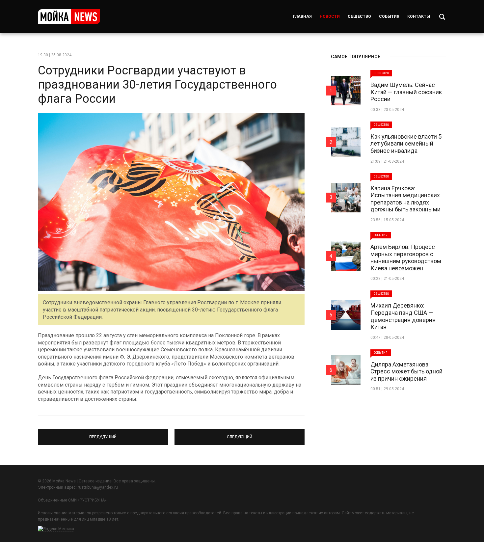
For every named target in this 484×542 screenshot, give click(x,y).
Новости (330, 16)
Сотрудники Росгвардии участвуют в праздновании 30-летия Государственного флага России (157, 85)
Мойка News (69, 16)
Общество (359, 16)
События (389, 16)
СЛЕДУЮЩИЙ (239, 434)
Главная (302, 16)
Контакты (418, 16)
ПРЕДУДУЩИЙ (103, 434)
